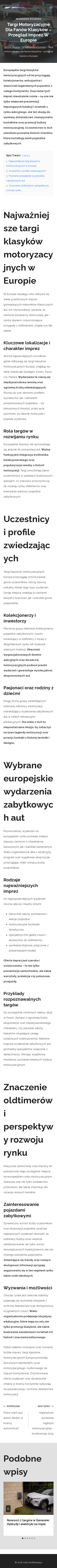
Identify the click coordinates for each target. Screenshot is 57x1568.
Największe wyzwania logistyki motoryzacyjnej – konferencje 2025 (42, 1420)
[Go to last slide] (8, 1508)
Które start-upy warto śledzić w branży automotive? (13, 1417)
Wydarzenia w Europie (28, 19)
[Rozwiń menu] (50, 7)
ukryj (26, 155)
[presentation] (28, 1498)
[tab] (22, 1538)
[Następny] (48, 1508)
